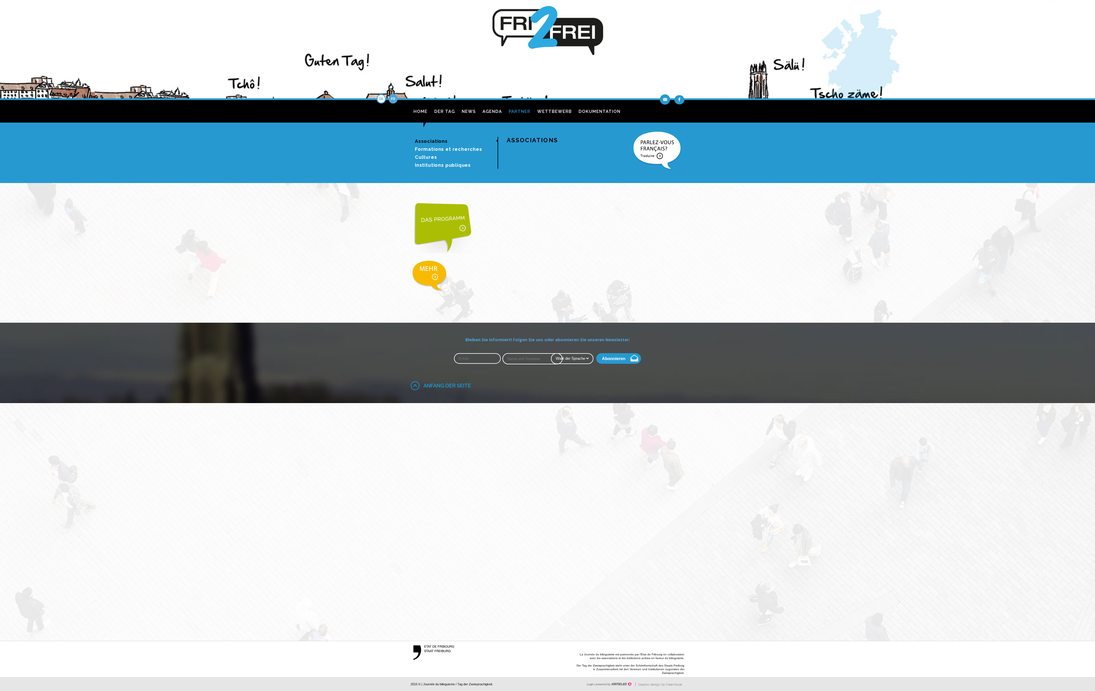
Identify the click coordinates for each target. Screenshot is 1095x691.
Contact (665, 99)
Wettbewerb (554, 111)
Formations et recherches (448, 149)
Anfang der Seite (447, 386)
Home (420, 111)
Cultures (426, 157)
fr (393, 99)
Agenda (492, 111)
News (469, 111)
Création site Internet (613, 684)
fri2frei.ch (547, 32)
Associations (431, 141)
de (381, 99)
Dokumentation (599, 111)
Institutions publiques (443, 165)
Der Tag (444, 111)
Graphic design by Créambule (660, 684)
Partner (519, 111)
